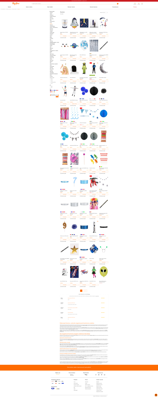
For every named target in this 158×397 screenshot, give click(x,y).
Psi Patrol (51, 12)
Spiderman (51, 48)
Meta (50, 62)
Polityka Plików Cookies (99, 388)
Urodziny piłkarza (52, 26)
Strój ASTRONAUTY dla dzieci (74, 100)
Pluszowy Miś (52, 57)
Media (74, 388)
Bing (50, 39)
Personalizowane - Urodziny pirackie (54, 51)
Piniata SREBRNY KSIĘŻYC (102, 77)
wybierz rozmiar (94, 81)
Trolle (51, 65)
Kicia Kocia (51, 28)
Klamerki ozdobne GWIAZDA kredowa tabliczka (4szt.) (93, 191)
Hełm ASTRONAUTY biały (63, 281)
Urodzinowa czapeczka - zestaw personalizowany (54, 43)
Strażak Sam (51, 33)
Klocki (51, 49)
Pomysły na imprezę (76, 384)
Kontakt (86, 383)
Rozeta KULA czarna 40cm (92, 100)
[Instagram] (99, 375)
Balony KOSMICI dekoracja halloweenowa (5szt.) (102, 281)
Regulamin (97, 381)
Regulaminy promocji (99, 383)
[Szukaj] (117, 3)
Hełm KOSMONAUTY (73, 77)
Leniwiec (51, 34)
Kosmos (51, 23)
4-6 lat (52, 78)
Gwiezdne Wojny (52, 44)
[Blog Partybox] (86, 375)
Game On (51, 17)
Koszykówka (51, 56)
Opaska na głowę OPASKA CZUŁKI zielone (102, 259)
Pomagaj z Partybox (99, 390)
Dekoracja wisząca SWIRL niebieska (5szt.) (73, 123)
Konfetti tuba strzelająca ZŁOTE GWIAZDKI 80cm (103, 214)
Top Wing (51, 41)
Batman (51, 37)
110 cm (52, 83)
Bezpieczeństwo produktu (99, 391)
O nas (74, 381)
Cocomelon (51, 38)
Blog (74, 387)
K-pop (51, 22)
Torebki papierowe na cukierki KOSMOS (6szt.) (83, 33)
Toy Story (51, 70)
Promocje (51, 76)
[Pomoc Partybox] (72, 375)
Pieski (51, 36)
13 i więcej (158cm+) (53, 82)
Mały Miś (51, 61)
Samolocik (51, 67)
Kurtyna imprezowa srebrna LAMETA (72, 307)
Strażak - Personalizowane (54, 27)
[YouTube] (104, 375)
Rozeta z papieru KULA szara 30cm (93, 145)
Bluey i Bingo (52, 68)
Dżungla (51, 45)
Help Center (86, 381)
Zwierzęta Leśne (52, 21)
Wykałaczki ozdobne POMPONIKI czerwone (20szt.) (103, 168)
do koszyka (64, 58)
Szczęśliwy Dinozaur (53, 16)
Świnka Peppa (52, 66)
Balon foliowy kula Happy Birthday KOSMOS (73, 55)
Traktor (51, 13)
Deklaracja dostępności (88, 388)
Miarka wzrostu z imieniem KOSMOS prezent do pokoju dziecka (93, 33)
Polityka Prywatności (99, 387)
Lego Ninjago (52, 72)
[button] (135, 3)
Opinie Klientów (76, 383)
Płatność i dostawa (87, 384)
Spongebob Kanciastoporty (54, 73)
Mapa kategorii (75, 390)
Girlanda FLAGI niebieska (83, 122)
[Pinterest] (101, 375)
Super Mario (51, 60)
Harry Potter (52, 18)
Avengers (51, 31)
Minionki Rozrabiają (53, 55)
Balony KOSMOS (91, 258)
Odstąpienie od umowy (99, 384)
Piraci (50, 52)
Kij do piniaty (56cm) (62, 100)
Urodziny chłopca (51, 11)
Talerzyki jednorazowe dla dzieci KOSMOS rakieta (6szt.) (74, 33)
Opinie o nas (57, 372)
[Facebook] (96, 375)
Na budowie (51, 15)
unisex (51, 87)
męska (51, 86)
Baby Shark (51, 71)
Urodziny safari (52, 32)
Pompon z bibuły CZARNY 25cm (103, 100)
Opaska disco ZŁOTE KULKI (63, 77)
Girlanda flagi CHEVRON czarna (74, 145)
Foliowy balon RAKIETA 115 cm (74, 281)
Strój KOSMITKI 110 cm (92, 281)
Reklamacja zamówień (88, 387)
